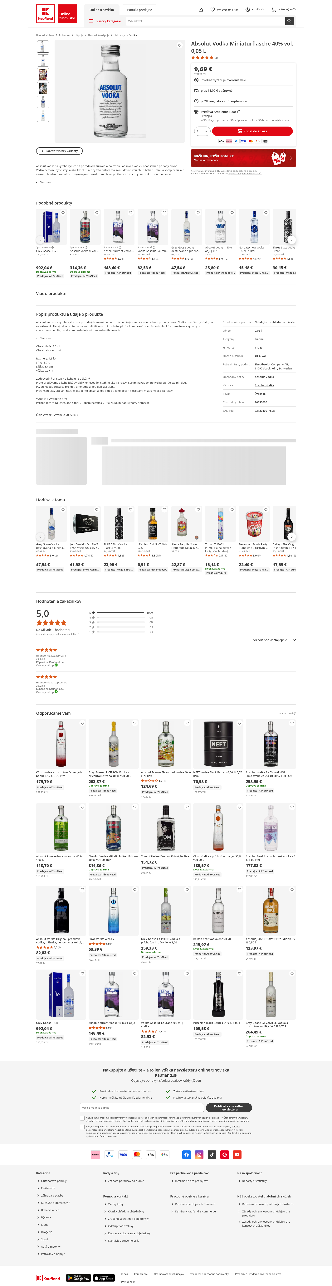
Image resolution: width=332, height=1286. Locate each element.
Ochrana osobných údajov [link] (169, 1274)
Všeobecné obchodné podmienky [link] (209, 1274)
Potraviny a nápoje (53, 1254)
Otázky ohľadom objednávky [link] (126, 1211)
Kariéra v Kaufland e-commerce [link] (195, 1211)
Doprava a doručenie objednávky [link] (129, 1233)
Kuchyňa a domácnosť (55, 1203)
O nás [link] (124, 1274)
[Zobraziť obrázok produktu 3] (43, 74)
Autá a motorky (51, 1246)
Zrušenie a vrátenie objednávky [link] (128, 1219)
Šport (44, 1239)
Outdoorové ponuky (53, 1181)
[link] (139, 9)
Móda (44, 1224)
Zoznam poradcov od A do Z (126, 1181)
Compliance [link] (141, 1274)
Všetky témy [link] (115, 1204)
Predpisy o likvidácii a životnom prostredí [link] (258, 1274)
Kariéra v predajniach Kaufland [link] (195, 1204)
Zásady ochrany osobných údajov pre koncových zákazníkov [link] (266, 1223)
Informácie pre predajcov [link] (191, 1181)
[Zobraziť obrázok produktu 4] (43, 88)
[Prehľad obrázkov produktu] (43, 91)
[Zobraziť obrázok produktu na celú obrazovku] (120, 91)
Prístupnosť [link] (128, 1282)
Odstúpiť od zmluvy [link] (120, 1226)
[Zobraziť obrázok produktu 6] (43, 116)
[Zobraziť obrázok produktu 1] (43, 47)
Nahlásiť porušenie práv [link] (123, 1240)
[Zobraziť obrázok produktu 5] (43, 102)
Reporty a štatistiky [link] (254, 1181)
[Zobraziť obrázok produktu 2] (43, 60)
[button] (121, 613)
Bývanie (46, 1217)
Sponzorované (43, 247)
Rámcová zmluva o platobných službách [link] (268, 1204)
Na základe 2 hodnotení (53, 629)
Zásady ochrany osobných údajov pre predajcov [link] (266, 1213)
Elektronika (48, 1188)
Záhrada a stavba (52, 1195)
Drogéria (46, 1232)
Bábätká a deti (50, 1210)
